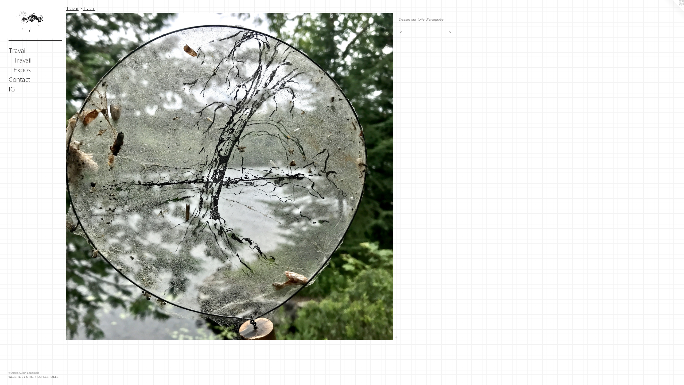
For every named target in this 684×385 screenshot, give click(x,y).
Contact (19, 79)
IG (12, 88)
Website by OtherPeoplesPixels (34, 376)
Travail (18, 50)
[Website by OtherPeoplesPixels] (673, 10)
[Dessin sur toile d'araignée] (229, 176)
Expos (22, 69)
